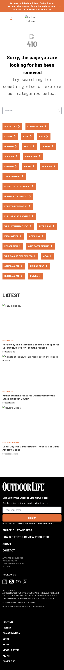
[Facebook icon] (4, 582)
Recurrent (12, 602)
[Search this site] (11, 19)
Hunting (7, 621)
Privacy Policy (39, 3)
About (6, 543)
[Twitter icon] (25, 582)
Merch (6, 655)
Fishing (7, 627)
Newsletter (10, 649)
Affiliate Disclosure (12, 558)
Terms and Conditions (13, 563)
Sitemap (6, 566)
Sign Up (32, 518)
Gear (5, 644)
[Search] (59, 111)
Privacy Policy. (48, 523)
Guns (5, 638)
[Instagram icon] (11, 582)
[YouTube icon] (18, 582)
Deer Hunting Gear (10, 443)
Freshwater (8, 341)
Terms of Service (32, 523)
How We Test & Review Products (25, 537)
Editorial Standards (17, 530)
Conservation (11, 633)
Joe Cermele (10, 352)
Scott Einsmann (11, 454)
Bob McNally (10, 403)
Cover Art (9, 661)
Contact (8, 550)
